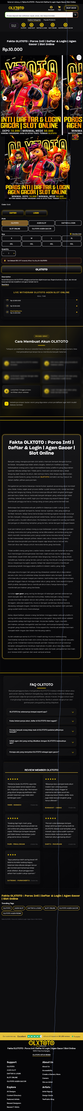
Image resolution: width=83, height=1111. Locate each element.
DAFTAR (13, 213)
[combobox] (39, 14)
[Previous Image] (5, 98)
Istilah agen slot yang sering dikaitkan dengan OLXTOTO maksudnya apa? (38, 742)
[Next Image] (78, 98)
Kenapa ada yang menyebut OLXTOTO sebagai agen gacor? (34, 752)
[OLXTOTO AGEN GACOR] (41, 30)
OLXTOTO (42, 269)
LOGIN (36, 213)
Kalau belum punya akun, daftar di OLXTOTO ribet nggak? (33, 721)
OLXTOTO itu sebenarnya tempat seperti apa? (28, 712)
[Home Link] (16, 8)
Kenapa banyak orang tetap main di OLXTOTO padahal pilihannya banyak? (36, 731)
